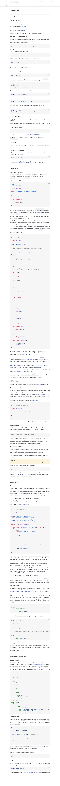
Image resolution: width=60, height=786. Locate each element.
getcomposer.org (24, 26)
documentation (26, 354)
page (38, 575)
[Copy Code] (48, 46)
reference (42, 357)
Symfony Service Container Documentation (21, 591)
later (20, 210)
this (12, 380)
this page (23, 30)
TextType (46, 578)
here (40, 367)
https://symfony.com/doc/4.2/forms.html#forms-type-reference (24, 500)
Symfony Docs (21, 474)
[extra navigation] (57, 2)
